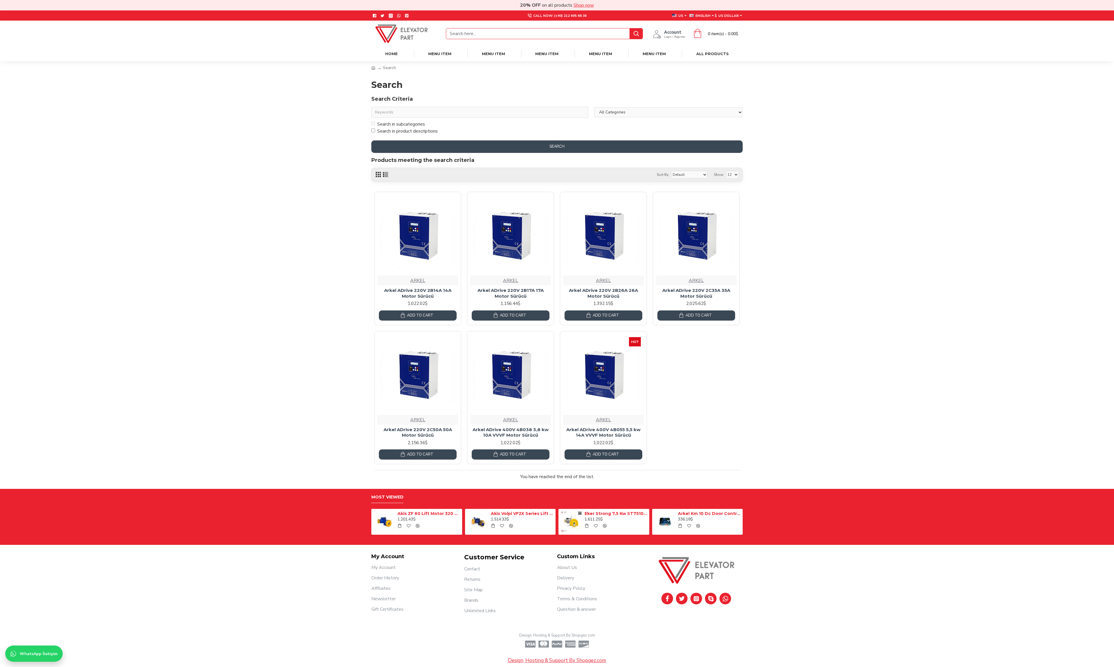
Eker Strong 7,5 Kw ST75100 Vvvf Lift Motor (616, 513)
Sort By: (663, 174)
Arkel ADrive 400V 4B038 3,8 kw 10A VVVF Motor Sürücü (511, 432)
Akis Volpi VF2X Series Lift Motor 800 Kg (522, 513)
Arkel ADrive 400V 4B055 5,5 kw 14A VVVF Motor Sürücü (603, 432)
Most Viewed (387, 497)
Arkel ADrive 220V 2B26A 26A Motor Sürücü (603, 293)
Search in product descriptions (407, 131)
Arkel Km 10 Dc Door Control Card (709, 513)
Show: (719, 174)
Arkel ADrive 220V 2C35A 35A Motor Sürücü (696, 293)
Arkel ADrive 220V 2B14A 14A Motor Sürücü (417, 293)
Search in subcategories (401, 124)
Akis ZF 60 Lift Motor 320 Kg (428, 513)
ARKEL (417, 280)
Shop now (584, 5)
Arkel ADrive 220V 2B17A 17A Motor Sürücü (511, 293)
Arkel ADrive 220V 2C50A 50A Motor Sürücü (418, 432)
